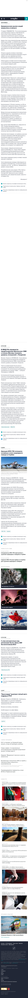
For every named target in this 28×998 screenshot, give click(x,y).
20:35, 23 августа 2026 (5, 638)
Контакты (3, 943)
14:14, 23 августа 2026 (5, 347)
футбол (3, 721)
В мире (3, 447)
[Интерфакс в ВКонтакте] (6, 984)
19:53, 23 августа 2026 (5, 691)
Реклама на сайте (4, 944)
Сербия (8, 531)
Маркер (2, 973)
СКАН (2, 979)
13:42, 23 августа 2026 (5, 200)
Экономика (4, 22)
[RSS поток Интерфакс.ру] (8, 984)
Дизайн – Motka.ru (4, 994)
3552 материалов (5, 937)
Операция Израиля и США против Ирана (12, 935)
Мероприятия (11, 944)
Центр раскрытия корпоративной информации (9, 981)
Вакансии (21, 943)
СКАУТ (2, 972)
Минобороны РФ (6, 670)
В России (3, 199)
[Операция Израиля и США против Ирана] (14, 933)
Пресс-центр (15, 943)
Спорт (2, 690)
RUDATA (2, 980)
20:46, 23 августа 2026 (5, 449)
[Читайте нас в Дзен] (2, 984)
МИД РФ (13, 427)
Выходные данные (4, 992)
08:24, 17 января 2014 (5, 23)
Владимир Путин (5, 261)
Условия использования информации (8, 991)
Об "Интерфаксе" (9, 943)
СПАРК (2, 969)
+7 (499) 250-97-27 (15, 963)
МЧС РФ (3, 531)
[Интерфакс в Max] (10, 984)
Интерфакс (14, 19)
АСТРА (2, 974)
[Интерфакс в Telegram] (4, 984)
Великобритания (5, 427)
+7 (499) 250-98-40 (6, 963)
